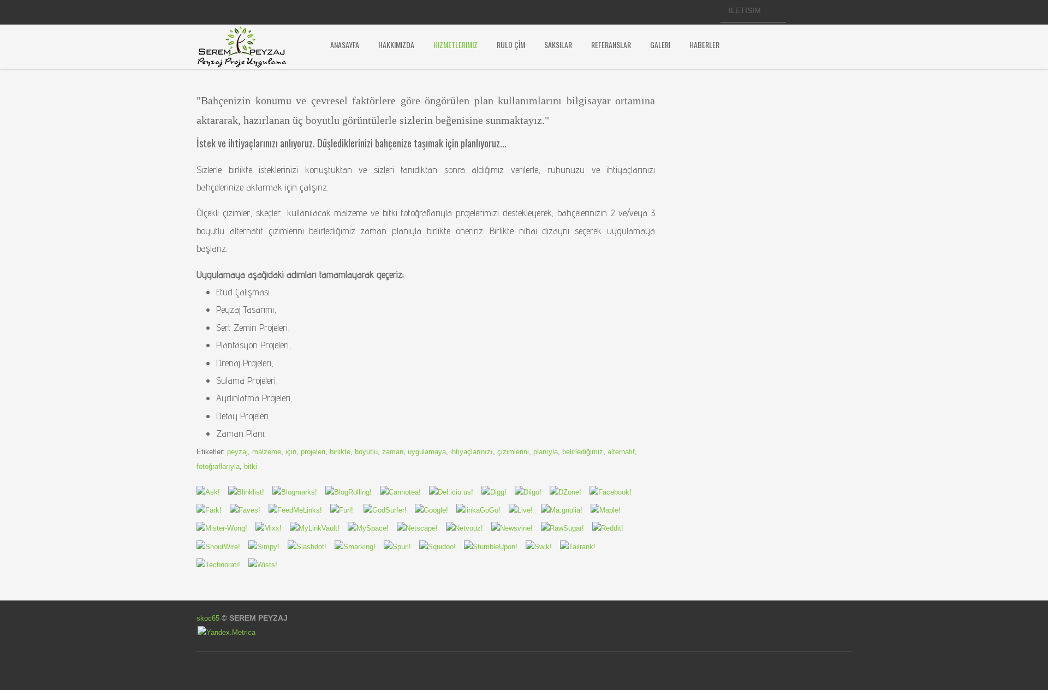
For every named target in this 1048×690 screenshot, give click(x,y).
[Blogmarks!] (298, 492)
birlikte (340, 452)
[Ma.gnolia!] (566, 510)
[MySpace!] (372, 528)
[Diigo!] (532, 492)
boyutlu (366, 452)
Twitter (665, 12)
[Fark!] (213, 510)
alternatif (621, 452)
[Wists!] (266, 565)
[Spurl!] (401, 547)
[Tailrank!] (582, 547)
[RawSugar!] (566, 528)
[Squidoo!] (441, 547)
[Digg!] (498, 492)
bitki (250, 466)
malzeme (266, 452)
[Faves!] (249, 510)
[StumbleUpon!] (495, 547)
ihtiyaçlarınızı (471, 452)
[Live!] (525, 510)
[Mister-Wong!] (225, 528)
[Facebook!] (615, 492)
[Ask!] (212, 492)
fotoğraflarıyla (218, 466)
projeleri (313, 452)
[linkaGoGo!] (482, 510)
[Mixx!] (272, 528)
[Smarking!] (468, 528)
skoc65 (207, 618)
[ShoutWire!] (222, 547)
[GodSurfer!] (388, 510)
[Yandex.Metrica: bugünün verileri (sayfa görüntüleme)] (226, 632)
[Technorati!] (222, 565)
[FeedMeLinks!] (299, 510)
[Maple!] (610, 510)
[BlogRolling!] (352, 492)
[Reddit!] (612, 528)
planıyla (545, 452)
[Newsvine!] (516, 528)
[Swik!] (543, 547)
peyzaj (237, 452)
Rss (703, 12)
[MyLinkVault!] (319, 528)
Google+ (684, 12)
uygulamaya (427, 452)
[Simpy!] (268, 547)
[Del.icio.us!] (455, 492)
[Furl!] (345, 510)
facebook (647, 12)
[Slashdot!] (311, 547)
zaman (392, 452)
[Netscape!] (421, 528)
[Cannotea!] (404, 492)
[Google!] (435, 510)
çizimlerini (513, 452)
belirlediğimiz (582, 452)
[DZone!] (570, 492)
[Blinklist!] (250, 492)
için (290, 452)
